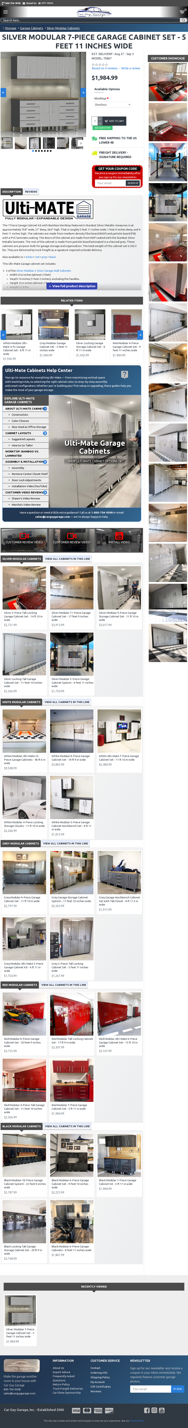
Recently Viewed (94, 1286)
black (52, 256)
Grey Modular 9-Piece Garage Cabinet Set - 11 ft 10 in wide (22, 899)
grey (44, 256)
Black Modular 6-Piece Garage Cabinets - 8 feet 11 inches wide (71, 1248)
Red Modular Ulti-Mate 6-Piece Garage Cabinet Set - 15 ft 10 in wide (118, 1042)
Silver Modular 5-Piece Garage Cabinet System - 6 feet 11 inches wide (72, 682)
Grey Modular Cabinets (20, 843)
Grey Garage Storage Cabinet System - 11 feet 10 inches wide (71, 899)
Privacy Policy (137, 1421)
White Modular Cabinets (21, 702)
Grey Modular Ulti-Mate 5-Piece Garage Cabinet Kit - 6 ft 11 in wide (23, 967)
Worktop (100, 98)
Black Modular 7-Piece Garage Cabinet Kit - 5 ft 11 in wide (117, 1182)
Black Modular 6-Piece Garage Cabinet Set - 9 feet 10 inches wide (70, 1184)
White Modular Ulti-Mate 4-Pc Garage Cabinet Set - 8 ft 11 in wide (17, 348)
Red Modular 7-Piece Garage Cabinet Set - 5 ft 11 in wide (69, 1106)
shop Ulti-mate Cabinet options (93, 461)
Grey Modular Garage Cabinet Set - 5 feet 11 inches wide (54, 347)
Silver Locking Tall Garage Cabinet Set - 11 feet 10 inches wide (23, 682)
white (29, 256)
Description (11, 191)
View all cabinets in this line (67, 558)
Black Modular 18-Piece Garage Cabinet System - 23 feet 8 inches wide (25, 1184)
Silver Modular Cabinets (63, 28)
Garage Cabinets (31, 28)
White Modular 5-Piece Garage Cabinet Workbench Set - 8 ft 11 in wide (71, 826)
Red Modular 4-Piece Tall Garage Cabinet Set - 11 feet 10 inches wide (24, 1108)
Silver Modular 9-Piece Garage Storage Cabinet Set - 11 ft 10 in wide (118, 616)
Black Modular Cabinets (21, 1126)
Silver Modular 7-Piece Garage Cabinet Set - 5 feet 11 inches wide (20, 1333)
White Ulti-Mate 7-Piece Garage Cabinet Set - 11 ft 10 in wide (119, 757)
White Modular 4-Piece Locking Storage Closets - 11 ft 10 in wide (24, 824)
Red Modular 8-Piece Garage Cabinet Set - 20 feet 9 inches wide (22, 1042)
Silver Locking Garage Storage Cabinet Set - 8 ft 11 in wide (90, 347)
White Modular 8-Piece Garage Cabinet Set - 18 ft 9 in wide (71, 757)
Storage (10, 28)
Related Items (72, 300)
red (37, 256)
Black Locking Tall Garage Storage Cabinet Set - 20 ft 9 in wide (23, 1250)
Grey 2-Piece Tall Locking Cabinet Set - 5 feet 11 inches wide (70, 967)
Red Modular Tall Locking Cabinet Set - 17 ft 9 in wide (72, 1040)
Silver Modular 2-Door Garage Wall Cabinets (43, 270)
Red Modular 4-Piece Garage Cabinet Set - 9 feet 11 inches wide (127, 347)
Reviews (31, 191)
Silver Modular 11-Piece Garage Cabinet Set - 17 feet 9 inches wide (71, 616)
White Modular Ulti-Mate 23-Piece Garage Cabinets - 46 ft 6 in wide (24, 759)
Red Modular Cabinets (19, 984)
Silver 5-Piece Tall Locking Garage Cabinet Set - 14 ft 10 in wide (23, 616)
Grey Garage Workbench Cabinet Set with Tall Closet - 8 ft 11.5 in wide (119, 901)
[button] (3, 92)
